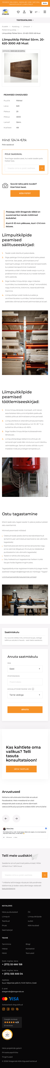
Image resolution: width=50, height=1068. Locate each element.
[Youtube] (12, 1009)
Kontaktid (30, 949)
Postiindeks (13, 676)
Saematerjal (7, 930)
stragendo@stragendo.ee (13, 991)
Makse (5, 949)
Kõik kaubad (33, 925)
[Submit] (44, 875)
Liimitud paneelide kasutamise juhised (19, 577)
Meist (4, 953)
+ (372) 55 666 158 (12, 964)
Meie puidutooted (10, 912)
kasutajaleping (8, 888)
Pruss (4, 925)
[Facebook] (8, 1009)
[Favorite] (18, 12)
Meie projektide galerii (12, 1048)
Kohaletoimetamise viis (19, 689)
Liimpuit (6, 916)
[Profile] (24, 12)
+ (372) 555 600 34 (12, 973)
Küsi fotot (25, 193)
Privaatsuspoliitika (10, 1052)
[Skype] (17, 1009)
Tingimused (7, 1057)
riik (9, 663)
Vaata (45, 3)
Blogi (28, 944)
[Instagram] (3, 1009)
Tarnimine (6, 944)
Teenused (30, 953)
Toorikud (6, 921)
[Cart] (31, 12)
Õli (29, 912)
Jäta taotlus (21, 769)
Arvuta (25, 710)
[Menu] (45, 12)
